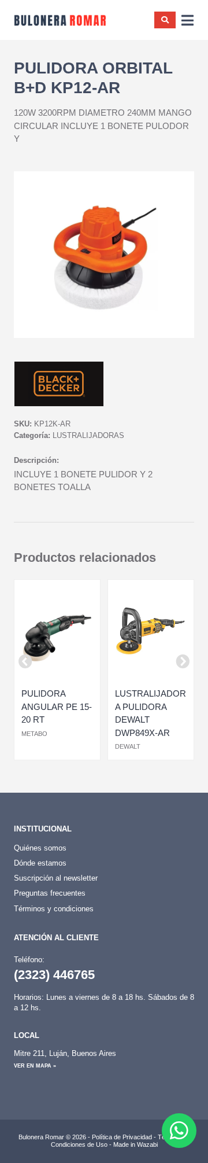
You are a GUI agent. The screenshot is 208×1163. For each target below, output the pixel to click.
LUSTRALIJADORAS (88, 435)
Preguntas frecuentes (50, 893)
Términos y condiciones (54, 908)
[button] (25, 661)
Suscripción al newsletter (56, 878)
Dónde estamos (40, 863)
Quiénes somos (40, 848)
